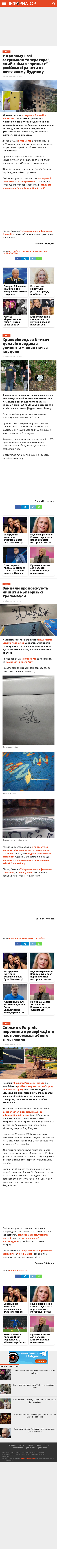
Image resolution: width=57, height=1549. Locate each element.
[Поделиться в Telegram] (25, 257)
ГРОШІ (38, 1445)
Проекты (43, 1448)
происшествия (39, 251)
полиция (26, 251)
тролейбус (40, 938)
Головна (12, 1445)
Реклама (31, 1448)
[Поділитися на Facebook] (18, 257)
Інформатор (25, 140)
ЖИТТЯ (21, 1445)
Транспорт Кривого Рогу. (19, 661)
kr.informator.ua (28, 1458)
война (12, 1271)
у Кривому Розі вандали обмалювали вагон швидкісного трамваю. (26, 850)
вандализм (15, 938)
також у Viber (24, 872)
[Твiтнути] (33, 257)
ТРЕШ (47, 1445)
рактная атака (10, 253)
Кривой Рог (15, 251)
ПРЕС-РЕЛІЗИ (18, 1448)
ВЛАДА (30, 1445)
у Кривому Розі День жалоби (28, 1082)
